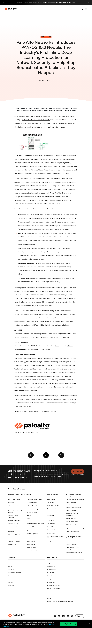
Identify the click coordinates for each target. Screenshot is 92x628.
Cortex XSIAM (51, 523)
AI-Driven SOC (51, 520)
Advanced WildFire (13, 523)
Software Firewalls (32, 505)
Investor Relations (13, 579)
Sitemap (49, 592)
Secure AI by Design (14, 499)
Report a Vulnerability (53, 588)
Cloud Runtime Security (53, 512)
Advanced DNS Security (14, 526)
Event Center (51, 576)
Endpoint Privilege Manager (73, 507)
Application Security (52, 505)
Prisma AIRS (11, 502)
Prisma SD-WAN (31, 547)
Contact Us (11, 569)
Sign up (76, 471)
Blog (48, 563)
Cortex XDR (50, 526)
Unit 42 (49, 598)
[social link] (55, 616)
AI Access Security (13, 505)
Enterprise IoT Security (14, 534)
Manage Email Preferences (54, 579)
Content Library (51, 569)
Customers (11, 576)
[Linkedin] (46, 455)
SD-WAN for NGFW (32, 512)
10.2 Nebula (27, 155)
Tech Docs (50, 595)
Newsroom (11, 585)
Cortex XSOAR (51, 530)
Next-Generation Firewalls (34, 499)
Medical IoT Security (13, 538)
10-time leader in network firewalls (36, 120)
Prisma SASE (30, 526)
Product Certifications (53, 585)
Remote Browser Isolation (34, 550)
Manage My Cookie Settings (68, 623)
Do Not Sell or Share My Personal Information (60, 601)
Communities (51, 566)
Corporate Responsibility (15, 572)
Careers (10, 566)
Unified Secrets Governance (74, 524)
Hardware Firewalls (32, 502)
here (57, 346)
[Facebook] (31, 455)
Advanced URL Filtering (14, 520)
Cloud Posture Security (53, 508)
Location (10, 582)
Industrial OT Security (14, 541)
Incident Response (71, 544)
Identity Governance (71, 510)
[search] (82, 9)
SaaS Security (12, 544)
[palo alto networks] (10, 9)
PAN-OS (17, 155)
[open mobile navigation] (86, 9)
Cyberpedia (50, 572)
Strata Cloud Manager (33, 509)
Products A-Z (51, 582)
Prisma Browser (31, 544)
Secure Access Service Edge (35, 523)
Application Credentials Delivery (75, 528)
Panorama (29, 518)
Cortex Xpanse (51, 533)
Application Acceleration (34, 530)
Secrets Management (72, 521)
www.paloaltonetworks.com (25, 390)
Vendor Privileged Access (73, 531)
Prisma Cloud (50, 515)
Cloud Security (51, 499)
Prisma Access (31, 541)
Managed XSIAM (51, 541)
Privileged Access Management (75, 499)
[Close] (89, 624)
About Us (10, 563)
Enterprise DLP (31, 538)
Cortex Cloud (51, 502)
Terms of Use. (57, 476)
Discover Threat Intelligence (74, 552)
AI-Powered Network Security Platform (19, 494)
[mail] (61, 455)
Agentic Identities (71, 518)
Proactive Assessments (72, 541)
